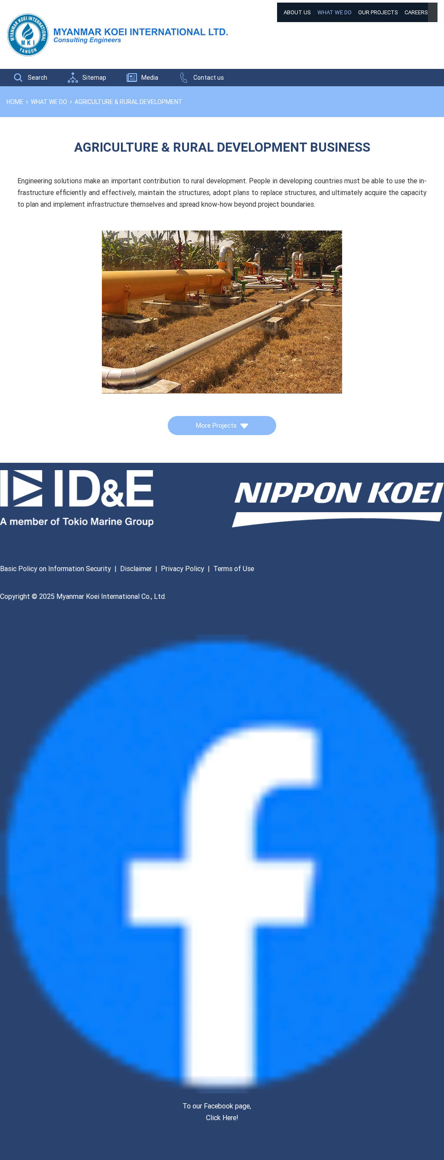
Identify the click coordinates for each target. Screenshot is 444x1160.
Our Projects (378, 12)
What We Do (334, 12)
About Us (297, 12)
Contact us (208, 77)
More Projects (216, 425)
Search (37, 77)
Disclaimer (136, 568)
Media (149, 77)
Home (15, 102)
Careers (416, 12)
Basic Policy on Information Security (55, 568)
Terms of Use (233, 568)
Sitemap (94, 77)
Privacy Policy (182, 568)
